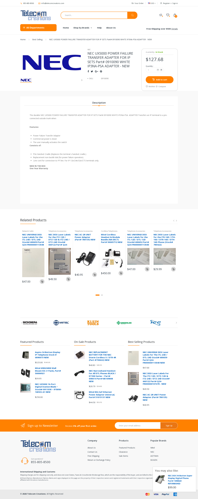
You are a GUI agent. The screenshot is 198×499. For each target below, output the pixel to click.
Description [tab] (99, 102)
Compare (162, 86)
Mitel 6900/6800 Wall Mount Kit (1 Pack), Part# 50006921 (48, 371)
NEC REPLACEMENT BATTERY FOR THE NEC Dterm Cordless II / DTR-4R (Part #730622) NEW (102, 356)
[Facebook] (88, 71)
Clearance (123, 452)
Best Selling (37, 39)
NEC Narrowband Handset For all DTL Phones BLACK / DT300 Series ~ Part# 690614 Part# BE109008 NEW (102, 376)
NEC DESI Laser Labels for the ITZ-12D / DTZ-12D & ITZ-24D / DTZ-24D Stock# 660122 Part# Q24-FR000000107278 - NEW (59, 242)
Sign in (175, 3)
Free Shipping (93, 456)
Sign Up (169, 425)
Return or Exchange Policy (99, 460)
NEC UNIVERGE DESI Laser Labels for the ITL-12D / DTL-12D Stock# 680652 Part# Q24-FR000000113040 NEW (138, 241)
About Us (92, 447)
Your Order (139, 3)
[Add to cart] (42, 281)
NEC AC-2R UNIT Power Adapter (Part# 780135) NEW (85, 237)
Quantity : (150, 66)
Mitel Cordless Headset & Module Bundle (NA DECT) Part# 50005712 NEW (111, 238)
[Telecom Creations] (35, 15)
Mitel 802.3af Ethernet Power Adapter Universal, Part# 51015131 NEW (102, 395)
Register (166, 3)
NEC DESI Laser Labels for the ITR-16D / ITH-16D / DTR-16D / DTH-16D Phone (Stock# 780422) (165, 239)
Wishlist (152, 86)
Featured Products (127, 447)
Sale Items (123, 456)
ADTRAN (154, 456)
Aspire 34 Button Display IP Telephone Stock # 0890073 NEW (47, 355)
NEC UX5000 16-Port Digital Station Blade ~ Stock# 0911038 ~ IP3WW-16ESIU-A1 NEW (48, 388)
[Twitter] (92, 71)
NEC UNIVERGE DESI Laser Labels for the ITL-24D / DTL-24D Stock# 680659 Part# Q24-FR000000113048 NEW (33, 241)
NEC (152, 452)
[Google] (96, 71)
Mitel (152, 447)
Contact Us (92, 452)
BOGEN (153, 460)
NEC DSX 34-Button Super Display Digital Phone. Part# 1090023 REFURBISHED (180, 479)
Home (23, 39)
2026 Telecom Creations (34, 494)
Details (174, 28)
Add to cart (161, 79)
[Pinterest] (101, 71)
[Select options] (173, 269)
